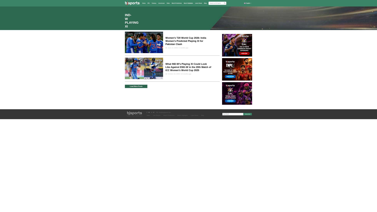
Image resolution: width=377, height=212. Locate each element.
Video (168, 3)
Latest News (198, 3)
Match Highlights (188, 3)
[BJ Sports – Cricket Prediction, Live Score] (132, 3)
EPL (149, 3)
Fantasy (154, 3)
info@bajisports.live (164, 112)
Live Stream (156, 115)
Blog (205, 3)
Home (144, 3)
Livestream (161, 3)
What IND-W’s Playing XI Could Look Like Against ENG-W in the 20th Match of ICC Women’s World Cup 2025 (188, 67)
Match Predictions (177, 3)
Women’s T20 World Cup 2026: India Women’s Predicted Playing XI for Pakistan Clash (185, 41)
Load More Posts (136, 86)
